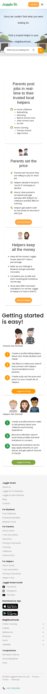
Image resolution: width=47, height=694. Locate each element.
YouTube (11, 595)
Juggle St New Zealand (13, 495)
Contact (6, 503)
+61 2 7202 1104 (13, 688)
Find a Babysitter (10, 658)
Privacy (35, 676)
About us (6, 487)
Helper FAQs (8, 577)
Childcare (7, 551)
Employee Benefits (11, 517)
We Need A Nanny (10, 654)
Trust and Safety (10, 534)
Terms (5, 679)
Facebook (11, 586)
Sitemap (15, 679)
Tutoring (6, 547)
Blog (4, 499)
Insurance (7, 539)
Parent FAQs (8, 555)
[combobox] (18, 50)
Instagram (12, 590)
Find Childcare (9, 513)
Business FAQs (9, 521)
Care (4, 662)
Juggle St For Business (12, 491)
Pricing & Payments (11, 543)
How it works (8, 530)
